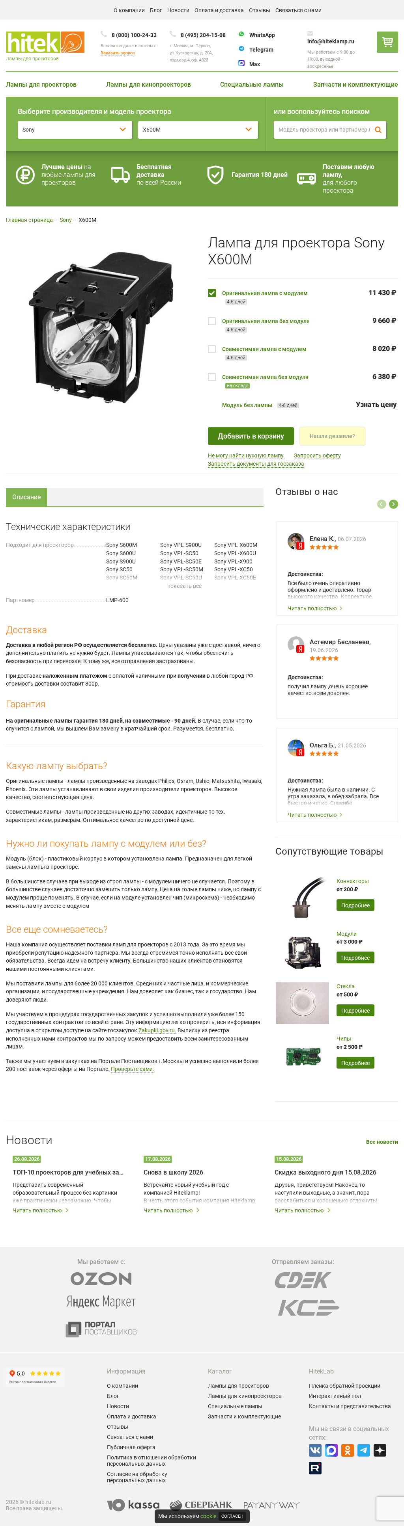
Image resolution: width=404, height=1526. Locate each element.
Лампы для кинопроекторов (148, 84)
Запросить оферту (317, 455)
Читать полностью (312, 608)
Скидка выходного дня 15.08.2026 (325, 1172)
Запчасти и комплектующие (355, 84)
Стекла (346, 986)
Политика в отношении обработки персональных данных (151, 1460)
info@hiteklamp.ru (330, 41)
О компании (129, 10)
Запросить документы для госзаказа (256, 464)
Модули (347, 934)
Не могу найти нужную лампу (246, 455)
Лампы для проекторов (41, 84)
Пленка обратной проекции (344, 1386)
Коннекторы (353, 881)
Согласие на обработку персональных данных (137, 1477)
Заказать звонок (118, 53)
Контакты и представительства (350, 1406)
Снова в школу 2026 (173, 1172)
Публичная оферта (131, 1447)
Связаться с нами (298, 10)
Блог (156, 10)
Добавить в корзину (251, 436)
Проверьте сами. (132, 1069)
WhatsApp (262, 35)
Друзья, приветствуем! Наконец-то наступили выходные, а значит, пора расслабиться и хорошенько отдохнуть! (326, 1193)
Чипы (344, 1038)
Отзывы (259, 10)
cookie (208, 1516)
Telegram (261, 49)
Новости (178, 10)
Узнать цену (376, 404)
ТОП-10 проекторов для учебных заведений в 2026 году (69, 1172)
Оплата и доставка (219, 10)
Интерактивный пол (335, 1396)
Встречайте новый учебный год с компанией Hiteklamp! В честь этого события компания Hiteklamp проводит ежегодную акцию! (199, 1193)
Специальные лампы (252, 84)
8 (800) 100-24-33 (134, 35)
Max (254, 64)
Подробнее (355, 905)
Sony (66, 220)
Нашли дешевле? (332, 436)
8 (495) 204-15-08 (203, 35)
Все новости (382, 1142)
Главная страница (29, 220)
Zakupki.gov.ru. (157, 1030)
